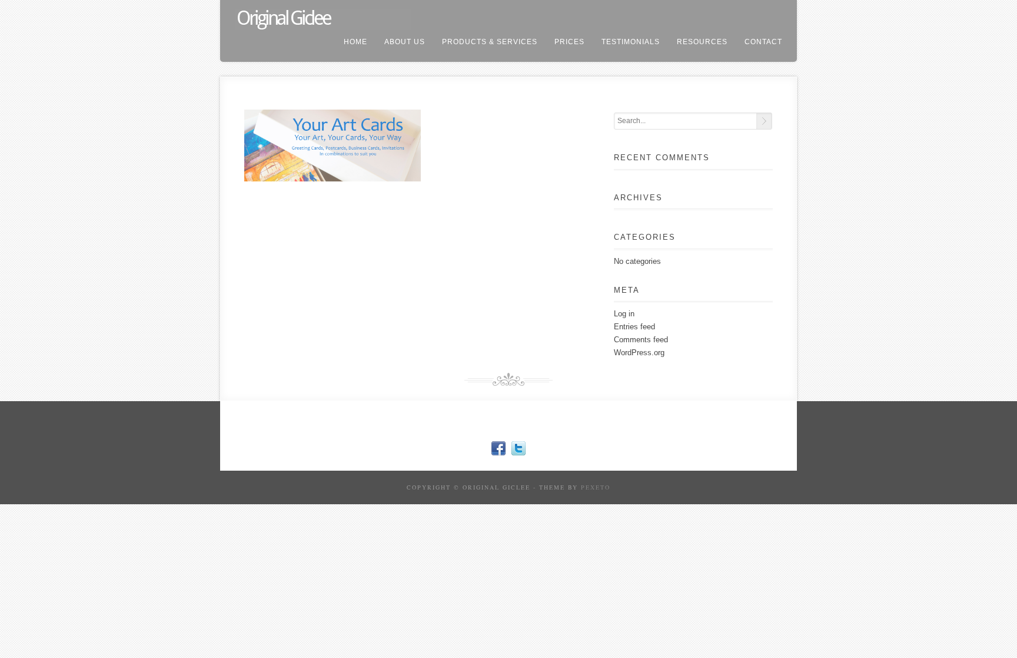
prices (569, 42)
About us (404, 42)
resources (702, 42)
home (355, 42)
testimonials (630, 42)
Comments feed (641, 339)
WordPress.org (639, 352)
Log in (624, 313)
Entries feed (634, 326)
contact (763, 42)
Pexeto (595, 487)
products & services (489, 42)
